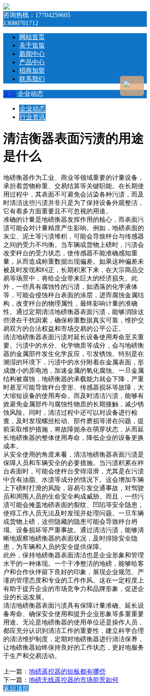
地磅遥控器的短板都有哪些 (67, 671)
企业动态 (32, 108)
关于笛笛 (32, 45)
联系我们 (32, 79)
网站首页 (32, 37)
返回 (9, 93)
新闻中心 (32, 53)
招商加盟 (32, 70)
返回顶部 (16, 688)
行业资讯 (32, 116)
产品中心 (32, 62)
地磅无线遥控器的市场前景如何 (73, 679)
